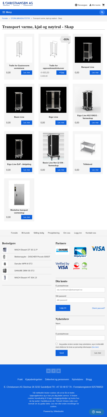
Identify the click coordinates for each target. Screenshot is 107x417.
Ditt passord (61, 296)
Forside (5, 18)
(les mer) (95, 347)
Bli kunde (26, 233)
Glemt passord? (98, 308)
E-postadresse (62, 286)
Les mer (97, 353)
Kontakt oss (91, 233)
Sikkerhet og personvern (57, 379)
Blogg (89, 379)
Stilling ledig (39, 233)
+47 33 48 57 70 (64, 387)
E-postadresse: (62, 334)
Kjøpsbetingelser (33, 379)
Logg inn (78, 233)
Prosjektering (53, 233)
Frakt (20, 379)
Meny (8, 12)
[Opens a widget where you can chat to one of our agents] (96, 412)
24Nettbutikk (59, 411)
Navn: (58, 323)
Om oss (66, 233)
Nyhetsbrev (77, 379)
